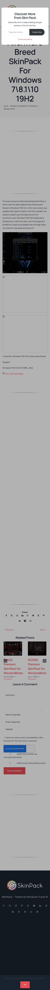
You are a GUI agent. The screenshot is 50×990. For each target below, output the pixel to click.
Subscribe (37, 32)
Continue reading (25, 39)
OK (25, 985)
